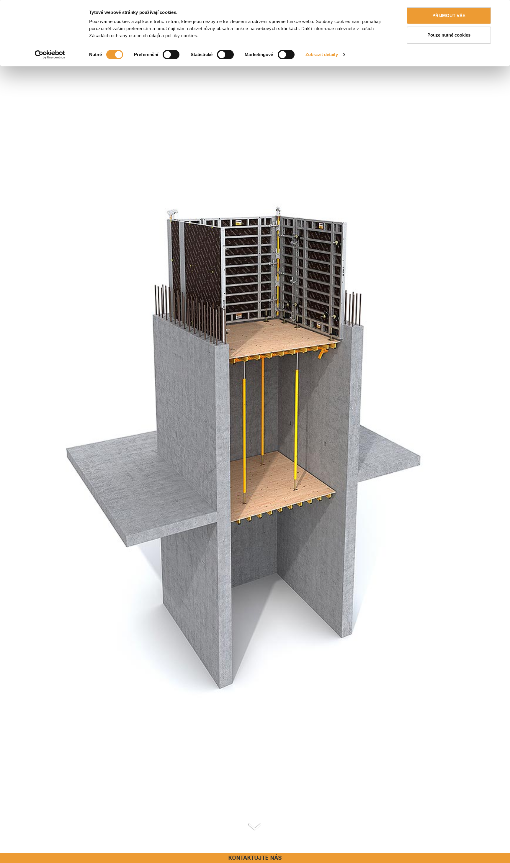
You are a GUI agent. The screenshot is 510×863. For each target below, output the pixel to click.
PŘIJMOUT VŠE (448, 15)
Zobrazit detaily (321, 54)
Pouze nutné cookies (448, 34)
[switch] (171, 54)
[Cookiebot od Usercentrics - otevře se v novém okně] (50, 54)
